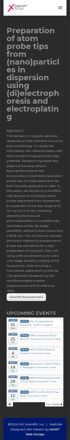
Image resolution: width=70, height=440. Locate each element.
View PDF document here (26, 297)
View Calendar (53, 404)
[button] (10, 404)
